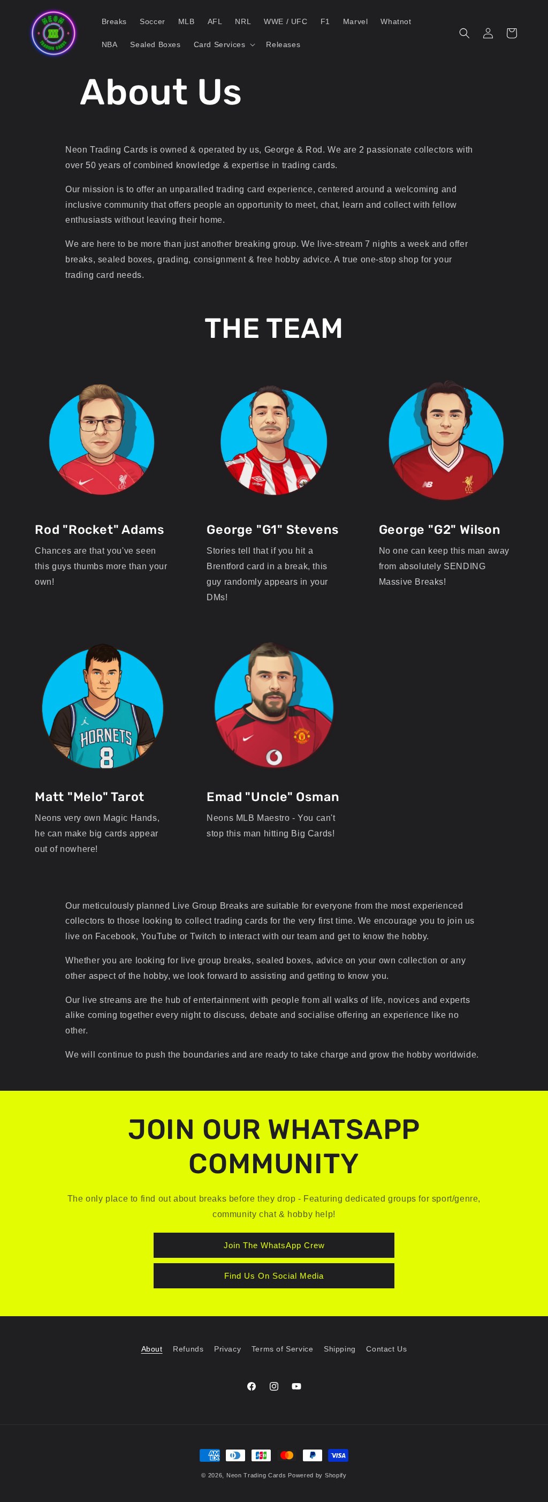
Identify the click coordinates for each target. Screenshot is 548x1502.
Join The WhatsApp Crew (274, 1245)
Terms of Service (283, 1349)
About (152, 1349)
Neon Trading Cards (256, 1475)
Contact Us (386, 1349)
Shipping (340, 1349)
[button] (223, 44)
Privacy (227, 1349)
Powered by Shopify (317, 1475)
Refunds (188, 1349)
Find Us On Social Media (274, 1275)
